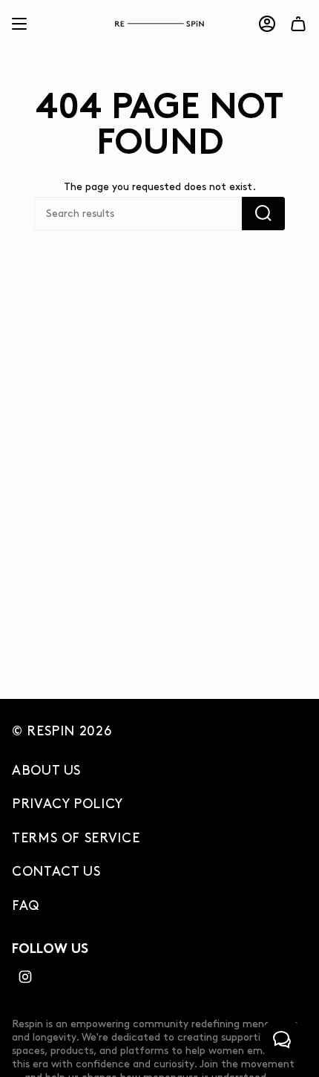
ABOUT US (46, 771)
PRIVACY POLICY (67, 804)
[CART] (298, 24)
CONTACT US (56, 872)
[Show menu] (19, 24)
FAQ (25, 906)
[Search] (263, 213)
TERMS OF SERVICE (75, 839)
